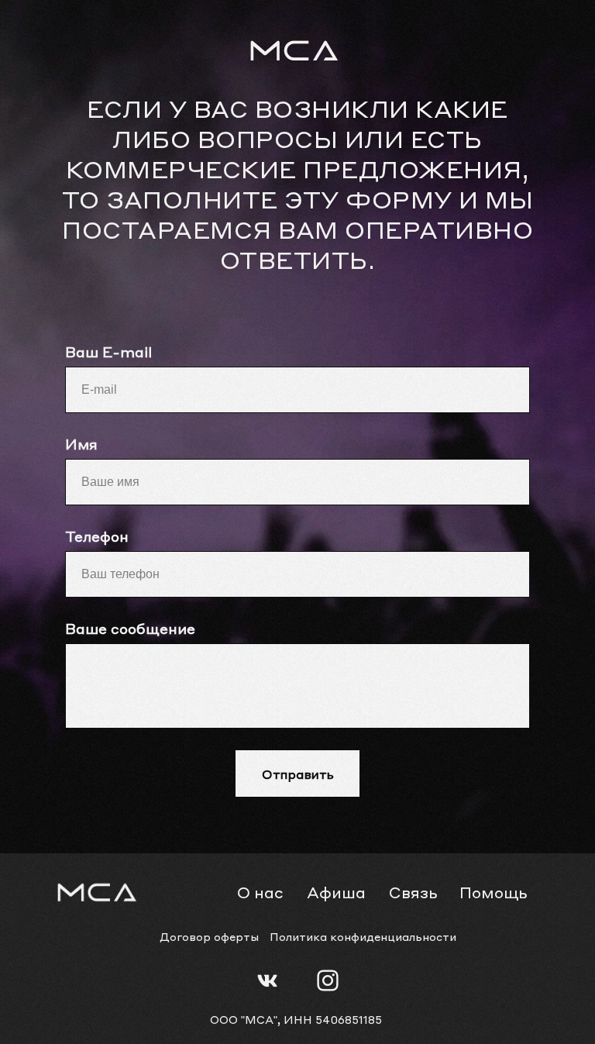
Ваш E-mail (108, 351)
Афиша (336, 892)
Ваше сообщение (130, 628)
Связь (413, 892)
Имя (81, 444)
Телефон (97, 536)
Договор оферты (209, 936)
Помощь (493, 892)
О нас (260, 892)
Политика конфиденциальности (363, 936)
